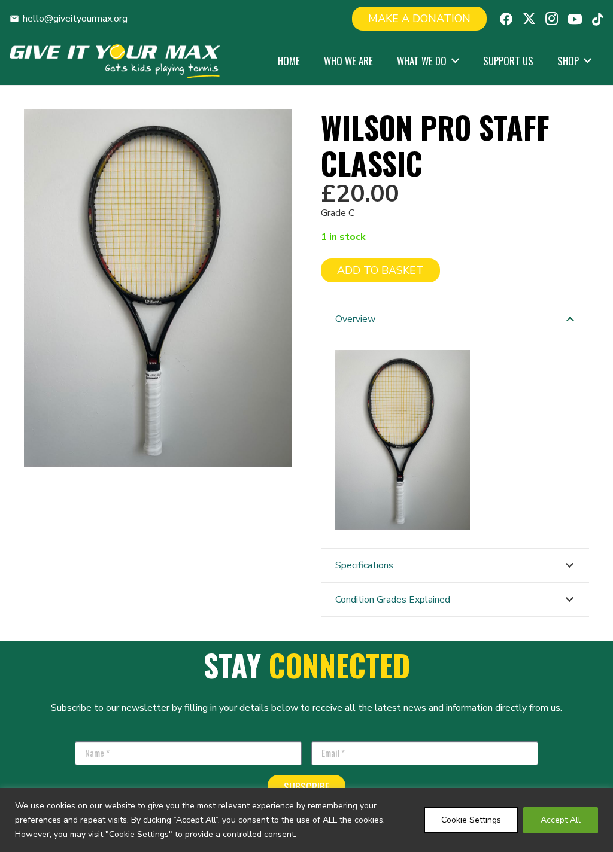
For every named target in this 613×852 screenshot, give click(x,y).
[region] (306, 820)
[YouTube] (575, 19)
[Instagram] (551, 18)
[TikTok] (597, 19)
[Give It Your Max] (115, 61)
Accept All (561, 820)
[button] (453, 61)
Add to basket (380, 270)
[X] (529, 19)
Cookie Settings (471, 820)
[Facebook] (506, 19)
